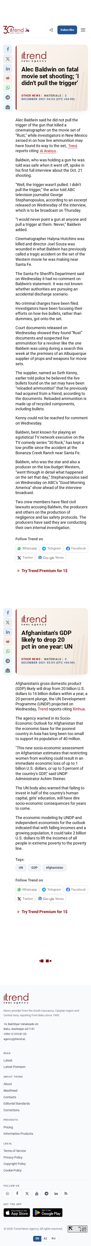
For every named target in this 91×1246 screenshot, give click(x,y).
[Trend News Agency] (16, 998)
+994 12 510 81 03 (15, 1034)
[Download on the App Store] (17, 1212)
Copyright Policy (15, 1164)
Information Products (18, 1133)
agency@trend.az (14, 1039)
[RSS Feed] (66, 1194)
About (8, 1084)
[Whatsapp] (7, 1194)
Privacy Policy (13, 1157)
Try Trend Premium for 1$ (44, 570)
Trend (72, 146)
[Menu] (83, 30)
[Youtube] (37, 1194)
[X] (27, 1194)
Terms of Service (15, 1151)
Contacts (10, 1097)
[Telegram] (46, 1194)
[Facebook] (17, 1194)
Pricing (8, 1127)
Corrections (11, 1110)
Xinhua (79, 709)
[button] (8, 49)
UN (21, 867)
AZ (45, 1238)
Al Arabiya (48, 151)
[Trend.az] (16, 30)
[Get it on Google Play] (48, 1212)
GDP (34, 867)
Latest (8, 1060)
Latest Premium (14, 1067)
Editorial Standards (17, 1103)
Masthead (10, 1090)
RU (53, 1238)
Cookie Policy (13, 1170)
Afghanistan (54, 867)
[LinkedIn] (56, 1194)
